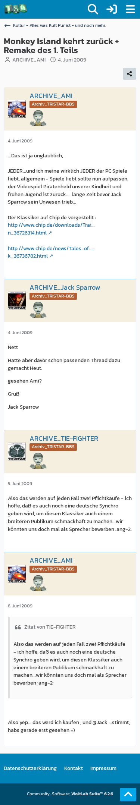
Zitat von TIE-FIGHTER (50, 627)
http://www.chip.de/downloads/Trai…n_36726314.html (51, 229)
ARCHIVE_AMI (29, 60)
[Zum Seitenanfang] (128, 794)
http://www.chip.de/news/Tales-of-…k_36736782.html (51, 252)
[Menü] (130, 9)
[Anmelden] (111, 9)
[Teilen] (129, 74)
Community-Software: (70, 793)
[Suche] (92, 9)
